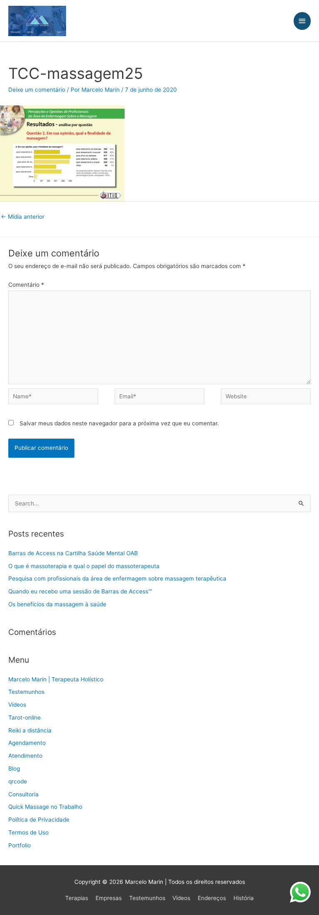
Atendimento (25, 755)
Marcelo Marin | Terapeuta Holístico (55, 679)
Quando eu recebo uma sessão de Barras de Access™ (80, 591)
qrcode (17, 781)
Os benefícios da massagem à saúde (57, 604)
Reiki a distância (30, 730)
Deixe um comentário (36, 89)
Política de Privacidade (38, 819)
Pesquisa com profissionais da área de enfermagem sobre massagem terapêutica (117, 578)
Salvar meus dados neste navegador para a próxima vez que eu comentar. (119, 423)
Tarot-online (24, 717)
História (243, 898)
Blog (14, 768)
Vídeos (17, 704)
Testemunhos (26, 691)
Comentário (26, 284)
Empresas (109, 898)
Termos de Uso (28, 832)
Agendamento (27, 742)
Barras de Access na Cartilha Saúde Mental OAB (73, 553)
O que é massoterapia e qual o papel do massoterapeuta (84, 566)
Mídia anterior (22, 216)
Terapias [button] (76, 898)
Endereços (212, 898)
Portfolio (19, 845)
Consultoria (23, 794)
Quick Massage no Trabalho (45, 806)
